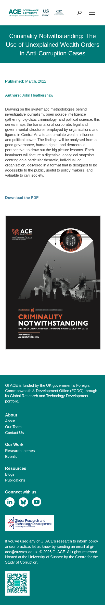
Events (11, 456)
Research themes (20, 450)
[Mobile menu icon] (92, 12)
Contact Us (14, 432)
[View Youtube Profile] (37, 502)
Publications (15, 480)
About (10, 421)
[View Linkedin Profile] (10, 502)
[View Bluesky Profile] (23, 502)
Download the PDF (21, 197)
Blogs (10, 474)
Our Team (13, 427)
